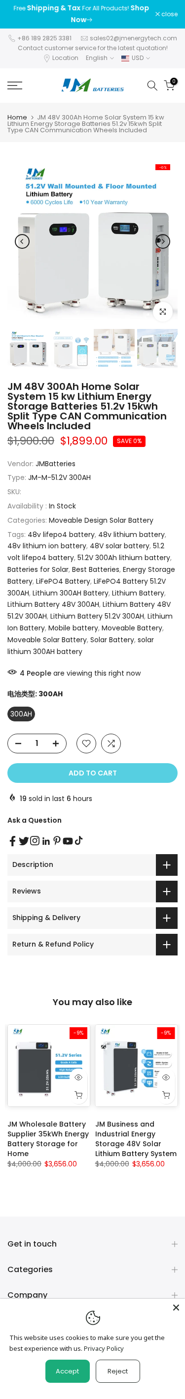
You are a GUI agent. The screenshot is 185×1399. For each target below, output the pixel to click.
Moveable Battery (132, 628)
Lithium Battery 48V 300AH (53, 604)
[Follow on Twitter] (24, 841)
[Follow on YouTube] (68, 841)
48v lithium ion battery (46, 546)
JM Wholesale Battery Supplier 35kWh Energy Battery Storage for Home (48, 1139)
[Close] (176, 1307)
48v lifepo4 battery (61, 534)
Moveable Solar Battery (47, 640)
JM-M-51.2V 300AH (59, 477)
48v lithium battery (131, 534)
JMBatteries (55, 464)
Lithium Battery (138, 593)
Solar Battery (112, 640)
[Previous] (22, 241)
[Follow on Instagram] (34, 840)
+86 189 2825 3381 (44, 38)
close (169, 14)
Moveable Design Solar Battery (101, 520)
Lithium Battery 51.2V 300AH (97, 616)
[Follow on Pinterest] (57, 840)
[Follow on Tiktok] (78, 840)
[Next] (162, 241)
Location (65, 58)
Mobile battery (73, 628)
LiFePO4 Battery (63, 581)
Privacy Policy (104, 1348)
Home (17, 117)
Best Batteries (95, 569)
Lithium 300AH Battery (71, 593)
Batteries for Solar (38, 569)
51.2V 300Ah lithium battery (123, 558)
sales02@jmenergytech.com (133, 38)
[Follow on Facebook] (12, 841)
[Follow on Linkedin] (45, 841)
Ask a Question (34, 820)
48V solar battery (119, 546)
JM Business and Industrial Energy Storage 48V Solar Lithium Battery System (136, 1139)
